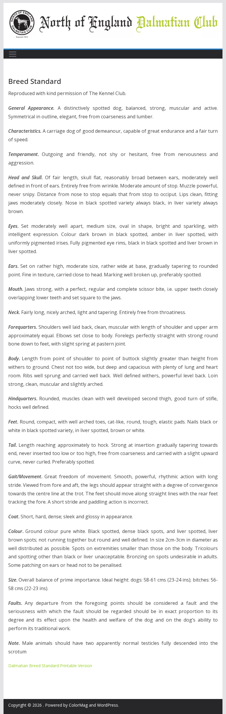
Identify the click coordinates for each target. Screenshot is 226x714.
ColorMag (78, 705)
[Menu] (12, 54)
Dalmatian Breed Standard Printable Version (50, 665)
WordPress (107, 705)
